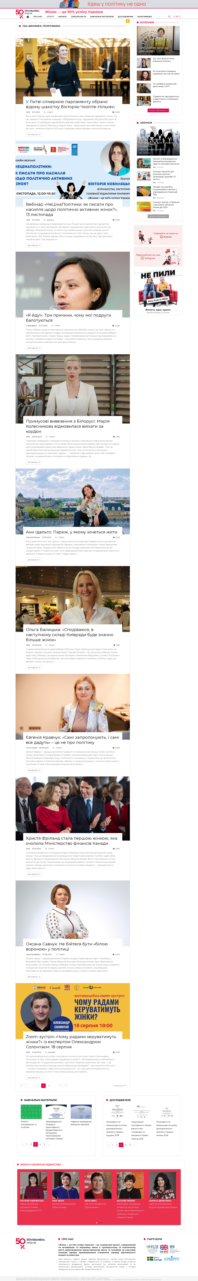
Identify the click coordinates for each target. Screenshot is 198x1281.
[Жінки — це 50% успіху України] (27, 14)
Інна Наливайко (33, 954)
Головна (22, 23)
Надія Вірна (31, 325)
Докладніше (33, 134)
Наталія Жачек (33, 537)
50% (28, 112)
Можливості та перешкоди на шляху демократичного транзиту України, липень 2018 (166, 1129)
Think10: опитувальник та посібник (29, 1124)
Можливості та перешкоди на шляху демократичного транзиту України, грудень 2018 (116, 1129)
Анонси (50, 220)
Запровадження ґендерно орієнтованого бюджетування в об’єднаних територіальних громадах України (54, 1130)
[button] (97, 1223)
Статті (50, 112)
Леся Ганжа (31, 748)
